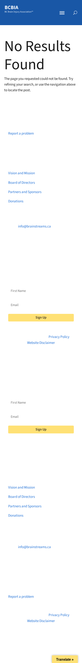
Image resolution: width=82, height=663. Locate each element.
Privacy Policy (59, 336)
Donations (15, 201)
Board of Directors (21, 182)
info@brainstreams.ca (34, 226)
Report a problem (21, 133)
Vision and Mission (21, 173)
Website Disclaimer (41, 342)
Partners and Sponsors (24, 192)
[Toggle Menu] (62, 12)
